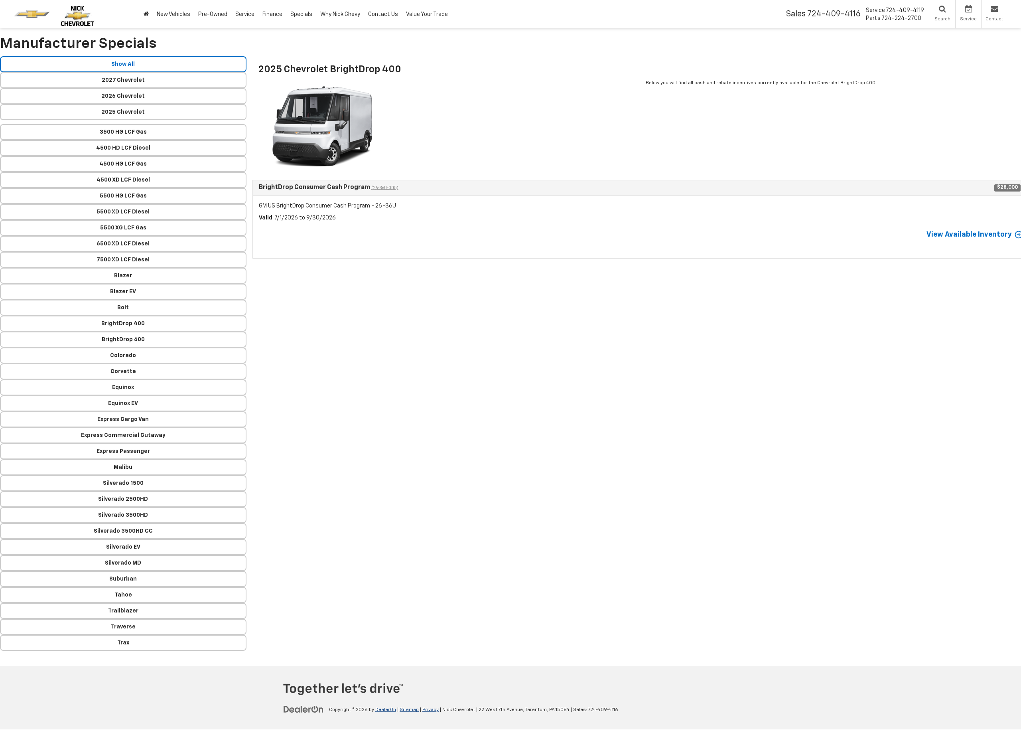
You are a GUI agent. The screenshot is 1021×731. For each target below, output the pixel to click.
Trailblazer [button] (123, 611)
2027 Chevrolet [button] (123, 80)
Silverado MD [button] (123, 563)
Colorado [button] (123, 355)
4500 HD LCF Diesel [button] (123, 148)
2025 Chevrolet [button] (123, 112)
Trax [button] (123, 643)
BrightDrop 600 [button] (123, 339)
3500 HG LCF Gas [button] (123, 132)
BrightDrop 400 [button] (123, 323)
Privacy (430, 709)
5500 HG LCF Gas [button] (123, 196)
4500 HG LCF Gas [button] (123, 164)
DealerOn (385, 709)
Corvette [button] (123, 371)
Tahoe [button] (123, 595)
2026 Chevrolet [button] (123, 96)
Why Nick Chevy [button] (340, 14)
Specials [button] (301, 14)
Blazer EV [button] (123, 291)
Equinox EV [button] (123, 403)
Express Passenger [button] (123, 451)
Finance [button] (272, 14)
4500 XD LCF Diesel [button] (123, 180)
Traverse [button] (123, 627)
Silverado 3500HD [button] (123, 515)
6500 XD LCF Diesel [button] (123, 244)
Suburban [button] (123, 579)
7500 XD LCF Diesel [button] (123, 260)
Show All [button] (123, 64)
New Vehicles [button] (173, 14)
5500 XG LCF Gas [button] (123, 228)
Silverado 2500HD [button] (123, 499)
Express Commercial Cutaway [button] (123, 435)
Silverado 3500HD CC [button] (123, 531)
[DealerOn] (303, 709)
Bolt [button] (123, 307)
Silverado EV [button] (123, 547)
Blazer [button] (123, 276)
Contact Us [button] (383, 14)
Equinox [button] (123, 387)
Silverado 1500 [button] (123, 483)
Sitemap (409, 709)
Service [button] (244, 14)
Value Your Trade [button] (427, 14)
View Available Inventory (969, 234)
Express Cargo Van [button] (123, 419)
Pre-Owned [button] (212, 14)
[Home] (146, 14)
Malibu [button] (123, 467)
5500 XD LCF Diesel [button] (123, 212)
